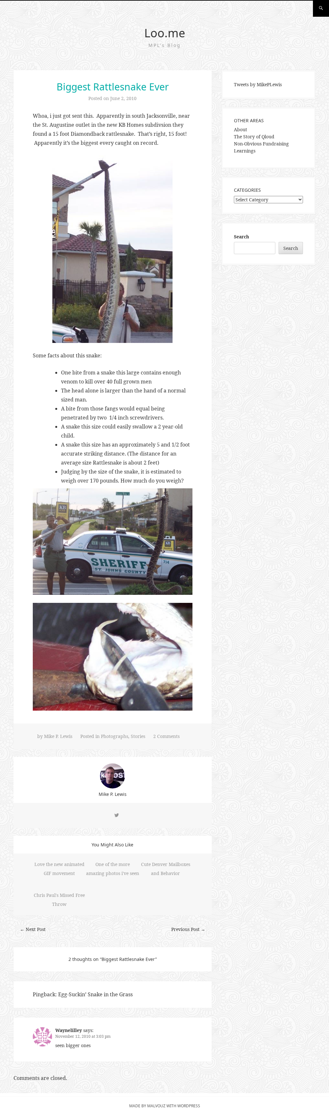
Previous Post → (188, 929)
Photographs (114, 736)
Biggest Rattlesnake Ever (113, 86)
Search (241, 237)
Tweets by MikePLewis (258, 84)
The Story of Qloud (254, 137)
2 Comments (166, 736)
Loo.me (164, 33)
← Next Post (33, 929)
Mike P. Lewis (58, 736)
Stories (138, 736)
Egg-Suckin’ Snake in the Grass (95, 994)
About (240, 129)
